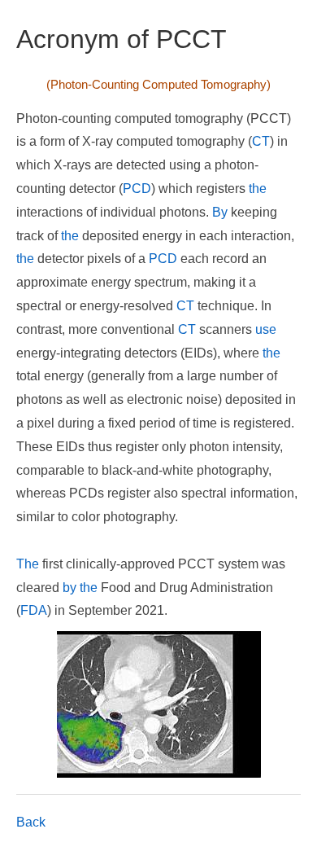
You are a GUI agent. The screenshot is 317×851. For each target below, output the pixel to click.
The (27, 564)
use (265, 329)
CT (261, 141)
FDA (33, 610)
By (220, 212)
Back (31, 822)
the (258, 188)
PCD (137, 188)
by (69, 587)
